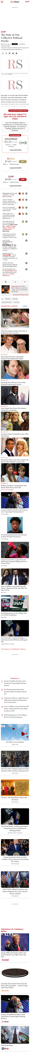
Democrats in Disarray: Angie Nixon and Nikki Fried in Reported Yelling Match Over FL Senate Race (14, 561)
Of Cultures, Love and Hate (15, 742)
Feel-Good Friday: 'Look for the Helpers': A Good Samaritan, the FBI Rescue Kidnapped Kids (14, 640)
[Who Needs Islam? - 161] (15, 1035)
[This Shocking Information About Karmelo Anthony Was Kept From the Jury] (15, 525)
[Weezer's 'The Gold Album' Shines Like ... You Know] (15, 787)
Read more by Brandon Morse (20, 294)
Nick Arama (4, 565)
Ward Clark (4, 617)
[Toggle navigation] (2, 1)
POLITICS (16, 302)
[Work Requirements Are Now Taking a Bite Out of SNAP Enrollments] (15, 603)
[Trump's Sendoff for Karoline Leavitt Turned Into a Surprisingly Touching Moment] (15, 500)
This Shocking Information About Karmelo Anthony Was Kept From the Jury (14, 536)
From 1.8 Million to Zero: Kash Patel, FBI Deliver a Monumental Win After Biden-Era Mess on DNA (14, 588)
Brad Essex (15, 773)
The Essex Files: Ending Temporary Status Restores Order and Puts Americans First (15, 770)
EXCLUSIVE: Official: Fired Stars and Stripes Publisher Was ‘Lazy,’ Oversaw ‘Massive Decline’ (15, 891)
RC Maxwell (15, 896)
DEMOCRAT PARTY (7, 302)
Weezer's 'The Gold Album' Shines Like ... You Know (15, 798)
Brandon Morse (7, 44)
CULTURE (14, 299)
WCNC (10, 74)
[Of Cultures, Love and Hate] (15, 732)
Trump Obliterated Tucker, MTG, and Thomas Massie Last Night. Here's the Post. (13, 955)
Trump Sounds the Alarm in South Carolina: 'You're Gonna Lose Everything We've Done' (15, 859)
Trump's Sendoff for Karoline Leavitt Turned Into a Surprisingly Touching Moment (14, 511)
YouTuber (18, 289)
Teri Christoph (4, 514)
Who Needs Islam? (7, 1045)
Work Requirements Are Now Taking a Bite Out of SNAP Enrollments (14, 614)
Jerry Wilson (15, 802)
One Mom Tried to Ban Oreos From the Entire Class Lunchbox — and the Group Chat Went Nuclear (14, 985)
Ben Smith (3, 592)
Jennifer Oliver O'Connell (7, 644)
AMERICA (7, 299)
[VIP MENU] (27, 1)
